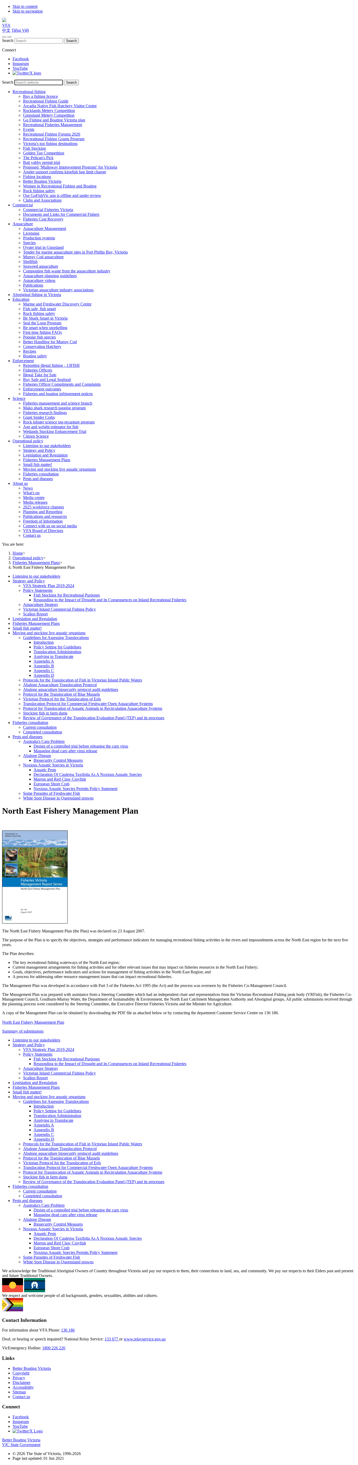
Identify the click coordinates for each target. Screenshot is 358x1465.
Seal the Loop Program (42, 323)
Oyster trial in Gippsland (43, 247)
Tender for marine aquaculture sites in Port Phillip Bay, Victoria (75, 252)
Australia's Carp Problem (43, 741)
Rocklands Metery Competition (49, 110)
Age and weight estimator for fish (50, 427)
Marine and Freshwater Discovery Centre (57, 304)
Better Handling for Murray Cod (50, 342)
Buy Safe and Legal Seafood (47, 379)
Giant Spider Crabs (39, 417)
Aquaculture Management (44, 228)
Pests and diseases (38, 478)
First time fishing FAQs (42, 332)
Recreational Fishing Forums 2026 (51, 134)
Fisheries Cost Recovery (43, 219)
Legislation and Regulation (45, 455)
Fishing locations (37, 176)
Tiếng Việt (20, 30)
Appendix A (44, 661)
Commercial (23, 205)
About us (20, 483)
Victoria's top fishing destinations (50, 143)
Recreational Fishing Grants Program (53, 139)
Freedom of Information (43, 521)
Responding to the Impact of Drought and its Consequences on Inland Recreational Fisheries (110, 600)
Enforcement (23, 360)
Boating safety (35, 356)
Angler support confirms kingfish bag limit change (64, 172)
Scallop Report (35, 614)
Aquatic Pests (45, 770)
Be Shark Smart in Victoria (45, 318)
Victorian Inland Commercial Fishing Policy (59, 609)
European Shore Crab (51, 784)
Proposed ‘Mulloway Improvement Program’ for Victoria (70, 167)
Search (7, 40)
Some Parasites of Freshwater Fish (51, 793)
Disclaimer (21, 1382)
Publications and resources (45, 516)
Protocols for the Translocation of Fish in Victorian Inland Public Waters (82, 680)
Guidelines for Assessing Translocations (56, 637)
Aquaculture (23, 224)
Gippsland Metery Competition (48, 115)
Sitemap (19, 1392)
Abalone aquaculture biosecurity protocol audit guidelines (70, 689)
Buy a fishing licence (40, 96)
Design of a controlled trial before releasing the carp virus (81, 746)
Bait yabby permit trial (41, 162)
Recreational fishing (29, 91)
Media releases (35, 502)
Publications (33, 285)
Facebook (21, 59)
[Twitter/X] (27, 73)
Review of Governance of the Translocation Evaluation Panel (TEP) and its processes (93, 718)
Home (18, 553)
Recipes (29, 351)
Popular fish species (39, 337)
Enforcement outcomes (42, 389)
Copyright (21, 1373)
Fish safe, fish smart (39, 309)
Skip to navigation (28, 11)
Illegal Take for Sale (39, 375)
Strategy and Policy (39, 450)
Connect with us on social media (50, 526)
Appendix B (44, 666)
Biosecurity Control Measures (58, 760)
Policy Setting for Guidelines (57, 647)
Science (19, 398)
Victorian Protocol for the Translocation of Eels (62, 699)
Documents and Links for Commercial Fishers (61, 214)
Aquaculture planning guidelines (50, 275)
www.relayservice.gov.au (145, 1339)
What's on (31, 493)
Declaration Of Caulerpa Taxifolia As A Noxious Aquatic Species (88, 774)
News (28, 488)
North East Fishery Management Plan (33, 1022)
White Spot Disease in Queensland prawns (58, 798)
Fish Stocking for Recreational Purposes (67, 595)
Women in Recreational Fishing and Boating (59, 186)
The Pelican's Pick (38, 157)
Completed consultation (42, 732)
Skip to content (25, 6)
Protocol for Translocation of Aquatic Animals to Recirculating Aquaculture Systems (92, 708)
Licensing (31, 233)
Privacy (19, 1378)
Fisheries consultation (41, 474)
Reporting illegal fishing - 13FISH (51, 365)
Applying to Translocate (53, 656)
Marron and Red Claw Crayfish (60, 779)
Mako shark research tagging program (54, 408)
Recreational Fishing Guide (45, 101)
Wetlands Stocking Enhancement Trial (54, 431)
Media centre (34, 497)
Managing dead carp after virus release (65, 751)
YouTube (20, 68)
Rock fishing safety (39, 191)
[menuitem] (184, 576)
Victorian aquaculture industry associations (58, 290)
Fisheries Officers (37, 370)
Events (28, 129)
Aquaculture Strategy (40, 604)
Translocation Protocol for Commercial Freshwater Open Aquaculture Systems (88, 703)
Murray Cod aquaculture (43, 257)
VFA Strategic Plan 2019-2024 (48, 585)
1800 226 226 (53, 1348)
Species (29, 242)
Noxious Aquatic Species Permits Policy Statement (75, 788)
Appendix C (44, 670)
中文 (6, 30)
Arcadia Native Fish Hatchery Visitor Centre (60, 106)
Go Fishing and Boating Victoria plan (54, 120)
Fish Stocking (34, 148)
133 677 (112, 1339)
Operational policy (28, 441)
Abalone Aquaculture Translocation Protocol (60, 685)
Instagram (21, 63)
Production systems (39, 238)
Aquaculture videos (39, 280)
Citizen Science (36, 436)
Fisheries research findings (45, 412)
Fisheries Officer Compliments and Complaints (62, 384)
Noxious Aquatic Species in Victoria (53, 765)
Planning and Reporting (42, 511)
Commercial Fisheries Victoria (48, 209)
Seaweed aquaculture (40, 266)
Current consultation (40, 727)
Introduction (44, 642)
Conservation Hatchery (42, 346)
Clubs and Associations (42, 200)
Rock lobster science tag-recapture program (59, 422)
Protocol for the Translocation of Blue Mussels (61, 694)
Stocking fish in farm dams (45, 713)
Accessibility (23, 1387)
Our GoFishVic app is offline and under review (62, 195)
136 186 (68, 1330)
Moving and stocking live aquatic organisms (59, 469)
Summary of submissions (23, 1031)
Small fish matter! (37, 464)
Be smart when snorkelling (45, 327)
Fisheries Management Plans (46, 460)
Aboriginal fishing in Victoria (37, 294)
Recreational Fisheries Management (52, 124)
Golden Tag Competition (43, 153)
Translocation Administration (57, 652)
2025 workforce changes (43, 507)
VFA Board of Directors (43, 530)
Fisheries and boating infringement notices (58, 393)
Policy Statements (37, 590)
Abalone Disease (37, 755)
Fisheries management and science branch (57, 403)
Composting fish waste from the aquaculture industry (66, 271)
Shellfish (30, 261)
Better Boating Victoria (42, 181)
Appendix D (44, 675)
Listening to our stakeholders (47, 445)
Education (21, 299)
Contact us (32, 535)
